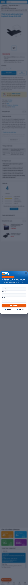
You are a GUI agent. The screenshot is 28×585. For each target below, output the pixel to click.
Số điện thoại (4, 291)
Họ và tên (4, 285)
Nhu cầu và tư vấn (6, 297)
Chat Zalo (21, 309)
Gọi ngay (8, 309)
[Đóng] (25, 273)
